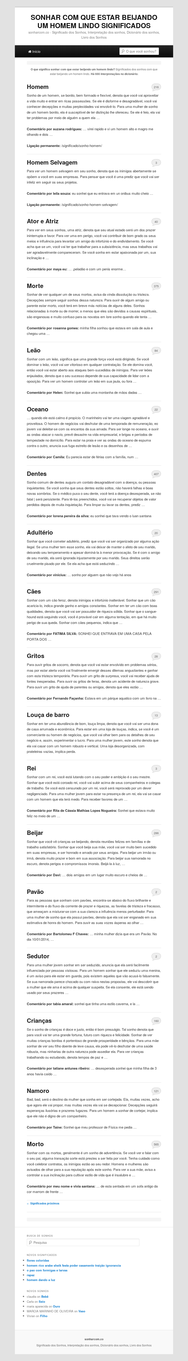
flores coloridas (38, 1260)
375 (156, 286)
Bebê (44, 1296)
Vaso (81, 1311)
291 (156, 592)
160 (156, 1021)
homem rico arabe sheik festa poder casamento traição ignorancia (74, 1265)
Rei (31, 768)
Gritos (35, 655)
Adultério (40, 532)
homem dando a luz (41, 1280)
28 (156, 656)
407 (156, 474)
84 (156, 350)
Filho (43, 1316)
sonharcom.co (94, 1339)
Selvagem (52, 162)
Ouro (56, 1306)
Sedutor (38, 956)
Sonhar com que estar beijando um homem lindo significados (94, 21)
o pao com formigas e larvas (47, 1270)
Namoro (38, 1090)
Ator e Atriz (42, 221)
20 (156, 533)
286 (156, 833)
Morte (35, 285)
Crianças (39, 1020)
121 (156, 1091)
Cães (34, 591)
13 (156, 715)
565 (156, 1144)
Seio (42, 1301)
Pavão (35, 891)
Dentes (37, 473)
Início (35, 51)
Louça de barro (48, 714)
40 (156, 221)
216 (156, 87)
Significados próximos (43, 1203)
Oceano (37, 409)
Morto (35, 1144)
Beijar (35, 832)
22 (156, 409)
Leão (34, 350)
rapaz (31, 1275)
